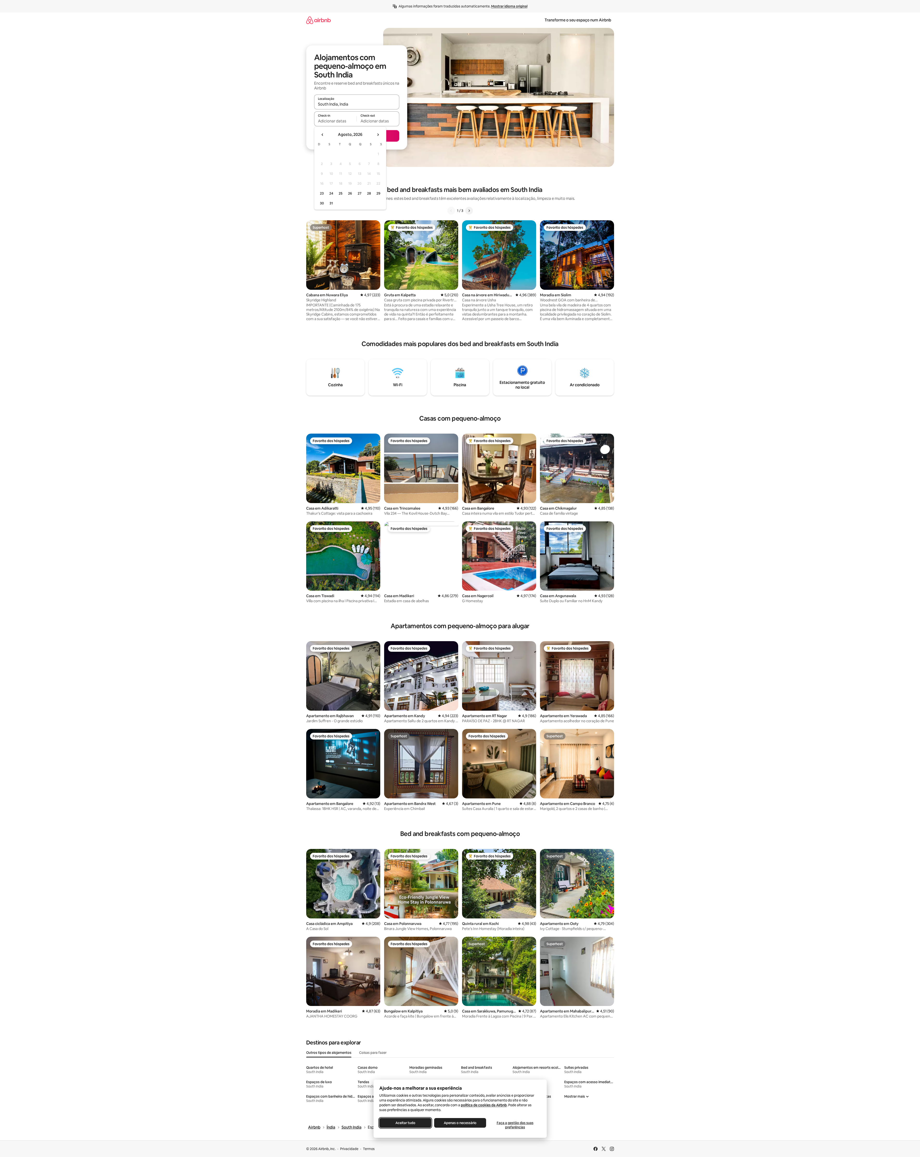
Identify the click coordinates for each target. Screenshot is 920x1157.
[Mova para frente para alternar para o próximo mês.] (377, 134)
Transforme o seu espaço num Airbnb (578, 20)
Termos (369, 1149)
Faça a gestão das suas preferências (514, 1125)
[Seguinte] (469, 211)
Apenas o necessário (460, 1123)
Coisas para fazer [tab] (373, 1052)
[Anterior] (451, 211)
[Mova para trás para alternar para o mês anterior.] (322, 134)
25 (341, 193)
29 (378, 193)
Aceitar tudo (405, 1123)
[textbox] (335, 121)
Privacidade (349, 1149)
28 (369, 193)
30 (322, 203)
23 (322, 193)
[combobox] (356, 104)
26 (350, 193)
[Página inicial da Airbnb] (318, 20)
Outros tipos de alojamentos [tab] (328, 1052)
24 (331, 193)
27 (360, 193)
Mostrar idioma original (509, 6)
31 (331, 203)
